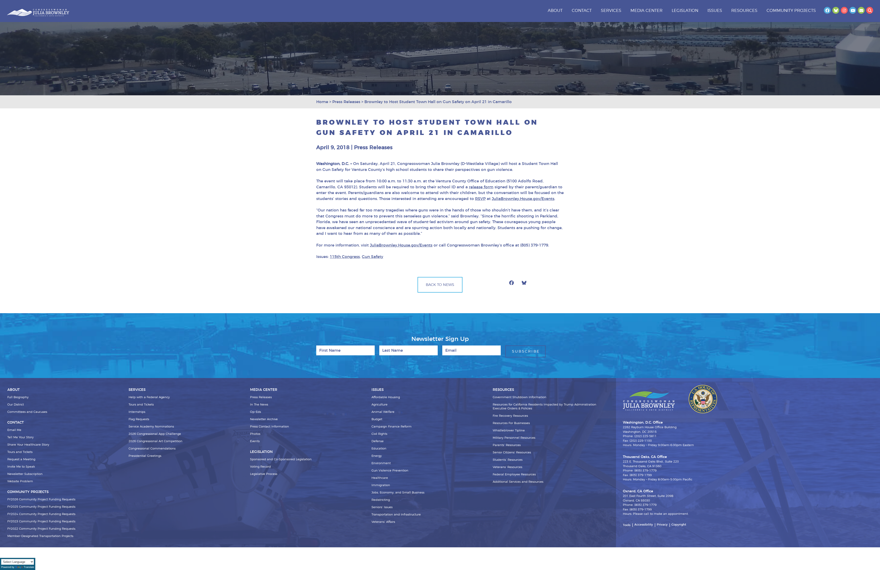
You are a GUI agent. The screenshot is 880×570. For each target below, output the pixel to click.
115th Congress (345, 257)
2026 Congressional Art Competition (155, 441)
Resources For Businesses (511, 423)
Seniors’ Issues (382, 507)
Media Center (646, 11)
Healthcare (379, 478)
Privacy (662, 524)
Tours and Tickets (20, 452)
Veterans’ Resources (507, 467)
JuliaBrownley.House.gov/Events (523, 199)
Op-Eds (255, 412)
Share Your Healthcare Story (28, 444)
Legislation (685, 11)
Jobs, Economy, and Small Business (397, 492)
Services (611, 11)
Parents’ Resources (507, 445)
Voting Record (260, 466)
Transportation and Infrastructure (396, 514)
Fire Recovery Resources (510, 415)
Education (378, 448)
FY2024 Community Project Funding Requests (41, 514)
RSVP (480, 199)
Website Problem (20, 481)
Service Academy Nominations (151, 426)
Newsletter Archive (264, 419)
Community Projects (791, 11)
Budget (376, 419)
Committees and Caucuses (27, 412)
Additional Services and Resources (518, 481)
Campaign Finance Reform (391, 426)
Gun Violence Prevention (389, 470)
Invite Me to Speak (21, 466)
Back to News (440, 285)
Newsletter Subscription (25, 474)
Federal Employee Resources (514, 474)
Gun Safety (372, 257)
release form (481, 187)
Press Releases (261, 397)
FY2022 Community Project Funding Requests (41, 528)
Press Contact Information (269, 426)
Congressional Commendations (152, 448)
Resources (744, 11)
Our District (15, 404)
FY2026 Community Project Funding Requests (41, 499)
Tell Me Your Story (20, 437)
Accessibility (643, 524)
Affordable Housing (385, 397)
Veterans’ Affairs (383, 522)
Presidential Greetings (145, 456)
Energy (376, 456)
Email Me (14, 430)
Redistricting (380, 500)
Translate (29, 567)
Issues (714, 11)
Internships (137, 412)
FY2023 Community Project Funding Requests (41, 521)
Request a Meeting (21, 459)
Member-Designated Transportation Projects (40, 536)
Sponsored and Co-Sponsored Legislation (281, 459)
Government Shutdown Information (519, 397)
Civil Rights (379, 434)
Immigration (380, 485)
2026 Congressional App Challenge (155, 434)
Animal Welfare (382, 412)
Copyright (678, 524)
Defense (377, 441)
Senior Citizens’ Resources (512, 452)
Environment (381, 463)
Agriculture (379, 404)
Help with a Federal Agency (149, 397)
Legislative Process (263, 474)
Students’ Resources (507, 459)
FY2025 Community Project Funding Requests (41, 506)
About (555, 11)
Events (255, 441)
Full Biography (18, 397)
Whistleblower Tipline (509, 430)
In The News (259, 404)
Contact (582, 11)
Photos (255, 434)
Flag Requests (139, 419)
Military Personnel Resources (514, 437)
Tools (626, 525)
